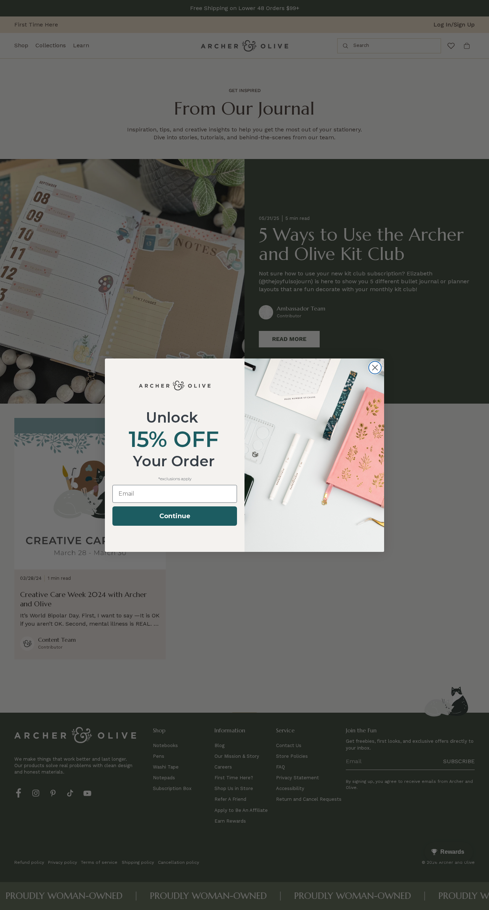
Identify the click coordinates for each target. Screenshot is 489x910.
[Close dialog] (375, 367)
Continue (174, 516)
